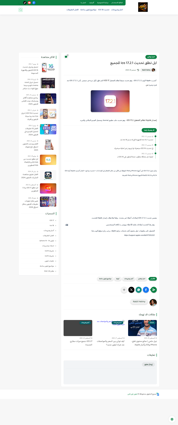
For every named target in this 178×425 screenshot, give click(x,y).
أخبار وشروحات (128, 278)
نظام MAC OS (49, 271)
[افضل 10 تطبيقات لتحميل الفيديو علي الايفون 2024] (48, 129)
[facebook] (33, 2)
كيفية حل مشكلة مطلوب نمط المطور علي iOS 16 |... (135, 157)
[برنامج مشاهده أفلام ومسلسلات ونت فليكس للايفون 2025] (48, 98)
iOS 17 (52, 220)
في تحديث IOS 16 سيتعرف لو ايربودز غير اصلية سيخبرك (133, 148)
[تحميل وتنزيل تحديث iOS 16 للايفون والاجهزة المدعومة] (48, 68)
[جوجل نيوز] (20, 2)
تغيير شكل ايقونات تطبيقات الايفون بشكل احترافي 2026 (30, 204)
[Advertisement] (89, 34)
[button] (146, 290)
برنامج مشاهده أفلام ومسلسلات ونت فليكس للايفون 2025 (30, 101)
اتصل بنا (83, 2)
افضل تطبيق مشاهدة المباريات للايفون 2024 (29, 176)
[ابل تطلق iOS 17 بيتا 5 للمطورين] (48, 188)
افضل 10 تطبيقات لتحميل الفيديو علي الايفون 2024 (31, 131)
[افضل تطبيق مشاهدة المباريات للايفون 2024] (48, 175)
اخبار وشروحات (117, 10)
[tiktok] (25, 2)
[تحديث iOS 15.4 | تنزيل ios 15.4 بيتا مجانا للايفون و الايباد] (48, 114)
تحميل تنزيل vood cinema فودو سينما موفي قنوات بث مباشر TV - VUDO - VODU (30, 85)
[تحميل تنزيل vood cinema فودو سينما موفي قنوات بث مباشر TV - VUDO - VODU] (48, 83)
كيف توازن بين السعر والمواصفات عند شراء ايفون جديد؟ (110, 343)
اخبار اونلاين (151, 56)
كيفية (117, 278)
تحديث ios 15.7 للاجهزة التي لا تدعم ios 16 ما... (136, 140)
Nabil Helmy (146, 70)
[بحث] (20, 10)
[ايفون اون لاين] (143, 7)
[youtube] (29, 2)
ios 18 (52, 225)
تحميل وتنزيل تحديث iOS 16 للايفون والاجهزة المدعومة (29, 70)
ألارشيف (91, 2)
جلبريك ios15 (49, 256)
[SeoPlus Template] (157, 394)
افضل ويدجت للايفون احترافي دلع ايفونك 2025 (30, 147)
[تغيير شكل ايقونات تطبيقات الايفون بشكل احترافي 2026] (48, 202)
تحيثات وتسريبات (48, 245)
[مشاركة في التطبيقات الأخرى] (124, 290)
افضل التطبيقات (72, 10)
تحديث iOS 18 (103, 10)
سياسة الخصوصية (102, 2)
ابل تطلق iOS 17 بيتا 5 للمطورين (30, 189)
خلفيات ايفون (49, 261)
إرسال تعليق (148, 364)
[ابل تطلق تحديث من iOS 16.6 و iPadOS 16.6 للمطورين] (48, 160)
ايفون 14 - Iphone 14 (46, 240)
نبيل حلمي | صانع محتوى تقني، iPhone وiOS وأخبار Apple (144, 343)
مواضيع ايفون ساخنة (88, 10)
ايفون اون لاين (133, 394)
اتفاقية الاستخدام (117, 2)
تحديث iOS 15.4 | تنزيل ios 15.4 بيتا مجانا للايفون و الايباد (29, 116)
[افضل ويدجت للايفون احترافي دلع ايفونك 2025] (48, 144)
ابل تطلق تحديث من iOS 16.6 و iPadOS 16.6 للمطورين (30, 162)
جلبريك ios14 (49, 250)
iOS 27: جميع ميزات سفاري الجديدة (81, 343)
